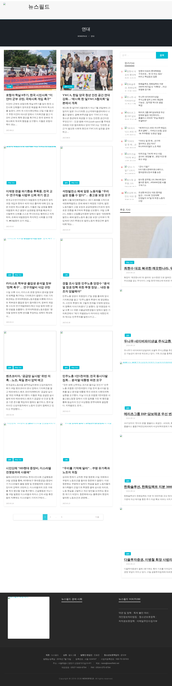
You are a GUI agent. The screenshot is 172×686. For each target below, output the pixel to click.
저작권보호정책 (127, 621)
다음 (97, 517)
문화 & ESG (69, 86)
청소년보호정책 (147, 617)
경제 (66, 183)
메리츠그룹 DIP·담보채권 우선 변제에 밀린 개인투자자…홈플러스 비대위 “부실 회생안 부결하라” (151, 116)
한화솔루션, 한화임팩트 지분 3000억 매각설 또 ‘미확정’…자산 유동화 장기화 (152, 87)
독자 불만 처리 (141, 613)
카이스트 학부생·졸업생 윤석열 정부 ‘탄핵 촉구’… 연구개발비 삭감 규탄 (28, 285)
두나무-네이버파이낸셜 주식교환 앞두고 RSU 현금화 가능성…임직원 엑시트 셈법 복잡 (150, 101)
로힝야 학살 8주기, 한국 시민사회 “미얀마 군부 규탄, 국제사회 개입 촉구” (29, 97)
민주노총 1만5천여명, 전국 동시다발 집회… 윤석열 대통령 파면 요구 (85, 378)
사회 (9, 86)
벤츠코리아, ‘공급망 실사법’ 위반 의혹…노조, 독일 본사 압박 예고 (28, 378)
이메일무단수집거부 (147, 621)
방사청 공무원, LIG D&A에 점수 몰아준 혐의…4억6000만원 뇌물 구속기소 (152, 182)
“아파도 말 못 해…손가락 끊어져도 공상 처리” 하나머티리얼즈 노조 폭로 (149, 143)
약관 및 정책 (125, 613)
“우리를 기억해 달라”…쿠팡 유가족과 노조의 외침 (86, 470)
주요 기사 (11, 183)
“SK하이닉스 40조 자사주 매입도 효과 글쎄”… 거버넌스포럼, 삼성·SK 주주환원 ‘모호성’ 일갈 (152, 131)
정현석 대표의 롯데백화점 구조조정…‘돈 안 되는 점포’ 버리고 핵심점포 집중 (150, 74)
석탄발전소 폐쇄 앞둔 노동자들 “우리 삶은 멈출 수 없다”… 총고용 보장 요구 (86, 193)
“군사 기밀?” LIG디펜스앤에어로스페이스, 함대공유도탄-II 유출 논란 (151, 169)
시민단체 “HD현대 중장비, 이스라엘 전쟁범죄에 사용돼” (28, 470)
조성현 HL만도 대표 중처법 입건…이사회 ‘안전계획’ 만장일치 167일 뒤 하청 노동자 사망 (151, 196)
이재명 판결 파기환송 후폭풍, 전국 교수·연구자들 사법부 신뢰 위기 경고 (29, 193)
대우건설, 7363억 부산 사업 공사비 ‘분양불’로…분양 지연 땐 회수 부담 (152, 156)
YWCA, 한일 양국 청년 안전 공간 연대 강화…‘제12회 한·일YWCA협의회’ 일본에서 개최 (86, 99)
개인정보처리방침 (128, 617)
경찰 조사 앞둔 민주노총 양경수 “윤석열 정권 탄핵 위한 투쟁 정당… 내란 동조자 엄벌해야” (86, 287)
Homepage (82, 36)
